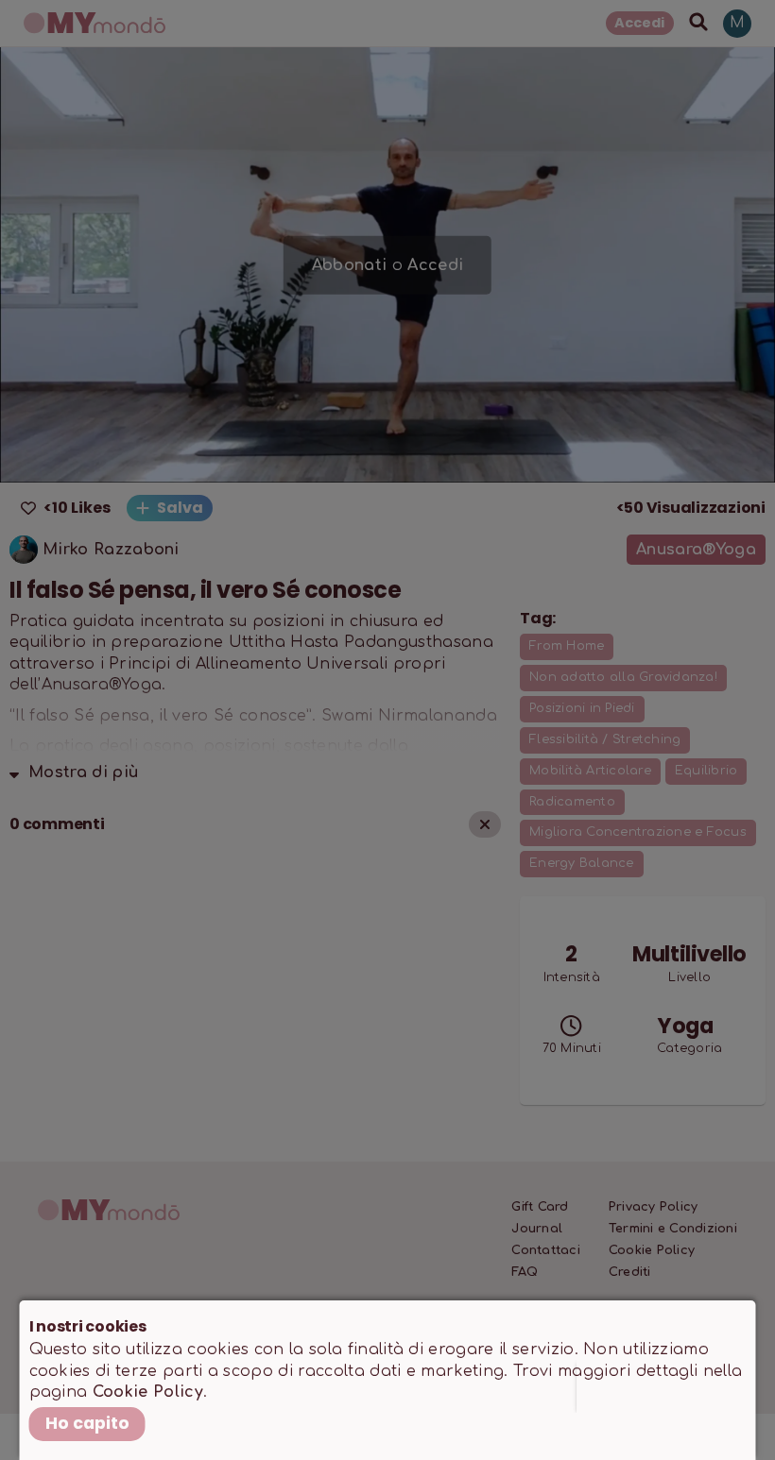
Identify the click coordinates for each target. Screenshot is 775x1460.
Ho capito (87, 1423)
